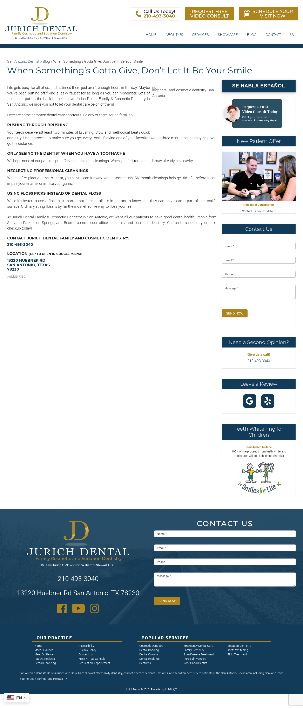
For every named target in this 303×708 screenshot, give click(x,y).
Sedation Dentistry (239, 645)
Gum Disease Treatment (198, 654)
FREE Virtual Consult (92, 658)
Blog (251, 35)
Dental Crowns (148, 654)
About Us (174, 35)
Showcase (228, 35)
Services (200, 35)
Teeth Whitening (238, 650)
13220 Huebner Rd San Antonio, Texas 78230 (28, 265)
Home (151, 35)
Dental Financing (45, 663)
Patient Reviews (44, 658)
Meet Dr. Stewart (44, 654)
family (120, 222)
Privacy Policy (87, 650)
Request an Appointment (94, 663)
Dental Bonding (149, 650)
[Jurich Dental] (41, 23)
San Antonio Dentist (23, 61)
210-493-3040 (20, 244)
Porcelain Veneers (194, 658)
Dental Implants (149, 658)
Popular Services (165, 637)
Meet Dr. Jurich (43, 650)
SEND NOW (234, 313)
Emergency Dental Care (198, 645)
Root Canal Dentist (195, 663)
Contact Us (86, 654)
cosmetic (141, 222)
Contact (273, 35)
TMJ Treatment (237, 654)
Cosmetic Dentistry (151, 645)
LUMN (169, 689)
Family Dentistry (193, 650)
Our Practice (54, 637)
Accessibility (86, 645)
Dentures (145, 663)
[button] (292, 35)
